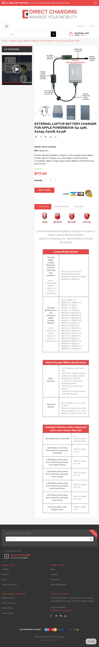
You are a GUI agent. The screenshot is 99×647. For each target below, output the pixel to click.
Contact (5, 569)
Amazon (54, 574)
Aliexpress (55, 579)
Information (61, 206)
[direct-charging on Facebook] (51, 616)
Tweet (36, 137)
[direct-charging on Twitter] (56, 616)
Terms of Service (9, 603)
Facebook (41, 137)
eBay (53, 569)
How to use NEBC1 (9, 585)
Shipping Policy (8, 598)
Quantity (38, 180)
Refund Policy (7, 608)
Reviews (78, 206)
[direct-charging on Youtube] (65, 616)
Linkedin (50, 137)
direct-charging (49, 147)
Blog (4, 579)
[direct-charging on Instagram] (61, 616)
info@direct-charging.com (62, 610)
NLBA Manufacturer (59, 585)
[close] (95, 3)
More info (43, 206)
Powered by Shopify (49, 640)
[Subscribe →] (91, 539)
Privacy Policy (7, 613)
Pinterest (55, 137)
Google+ (46, 137)
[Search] (53, 34)
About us (5, 574)
